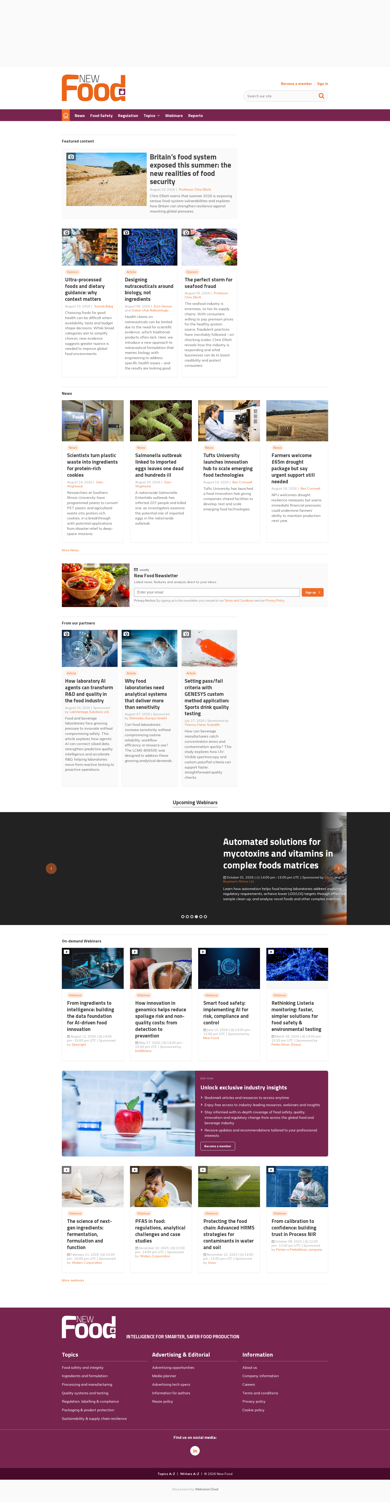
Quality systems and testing (85, 1393)
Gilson (167, 877)
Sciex (212, 1263)
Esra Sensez (163, 306)
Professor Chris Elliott (195, 189)
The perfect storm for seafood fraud (208, 283)
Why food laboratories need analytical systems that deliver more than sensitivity (146, 694)
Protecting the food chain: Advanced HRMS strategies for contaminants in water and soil (229, 1234)
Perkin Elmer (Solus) (286, 1044)
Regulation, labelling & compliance (90, 1401)
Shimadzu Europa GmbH (148, 718)
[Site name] (93, 100)
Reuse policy (162, 1401)
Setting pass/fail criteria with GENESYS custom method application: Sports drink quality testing (207, 697)
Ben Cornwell (242, 482)
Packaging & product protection (88, 1410)
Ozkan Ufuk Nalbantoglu (150, 310)
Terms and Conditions (239, 600)
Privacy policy (254, 1401)
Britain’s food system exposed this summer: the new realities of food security (190, 169)
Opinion (72, 272)
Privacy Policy (275, 600)
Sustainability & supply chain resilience (94, 1418)
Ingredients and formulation (85, 1376)
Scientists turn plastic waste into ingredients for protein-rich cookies (92, 465)
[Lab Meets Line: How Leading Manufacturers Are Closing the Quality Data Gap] (187, 916)
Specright (79, 1044)
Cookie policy (253, 1410)
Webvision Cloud (206, 1489)
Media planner (164, 1376)
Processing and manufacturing (87, 1384)
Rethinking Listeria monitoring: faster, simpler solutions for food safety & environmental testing (296, 1016)
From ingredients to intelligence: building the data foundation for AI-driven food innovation (90, 1016)
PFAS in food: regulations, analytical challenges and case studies (160, 1230)
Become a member (296, 83)
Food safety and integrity (83, 1367)
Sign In (322, 83)
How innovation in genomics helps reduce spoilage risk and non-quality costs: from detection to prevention (160, 1019)
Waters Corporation (87, 1263)
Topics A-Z (166, 1474)
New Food (211, 1038)
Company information (260, 1376)
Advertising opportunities (173, 1367)
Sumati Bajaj (103, 306)
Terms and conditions (260, 1393)
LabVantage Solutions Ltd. (89, 712)
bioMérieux (143, 1051)
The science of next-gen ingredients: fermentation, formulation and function (89, 1234)
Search (321, 94)
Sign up (310, 592)
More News (70, 550)
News (73, 448)
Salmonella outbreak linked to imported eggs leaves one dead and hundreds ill (159, 465)
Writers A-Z (189, 1474)
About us (249, 1367)
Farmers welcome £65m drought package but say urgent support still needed (293, 468)
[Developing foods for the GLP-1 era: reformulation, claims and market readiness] (205, 916)
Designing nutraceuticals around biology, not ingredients (149, 289)
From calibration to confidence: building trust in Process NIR (294, 1227)
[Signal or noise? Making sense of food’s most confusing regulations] (191, 916)
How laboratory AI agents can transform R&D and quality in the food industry (89, 690)
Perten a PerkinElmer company (299, 1250)
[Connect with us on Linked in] (195, 1451)
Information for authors (171, 1393)
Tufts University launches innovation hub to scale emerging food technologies (228, 465)
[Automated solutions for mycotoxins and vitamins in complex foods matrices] (196, 916)
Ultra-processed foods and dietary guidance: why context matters (84, 289)
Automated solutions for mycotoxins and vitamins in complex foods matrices (117, 853)
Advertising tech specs (171, 1384)
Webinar (75, 995)
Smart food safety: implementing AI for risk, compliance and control (226, 1012)
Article (131, 272)
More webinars (73, 1280)
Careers (248, 1384)
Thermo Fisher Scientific (202, 725)
